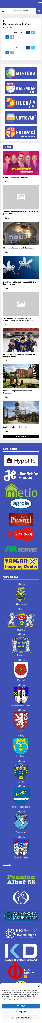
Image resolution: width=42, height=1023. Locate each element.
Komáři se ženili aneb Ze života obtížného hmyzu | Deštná (19, 283)
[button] (39, 986)
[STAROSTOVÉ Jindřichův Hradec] (21, 163)
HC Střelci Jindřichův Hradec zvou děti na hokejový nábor (19, 355)
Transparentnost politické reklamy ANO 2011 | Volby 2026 (21, 212)
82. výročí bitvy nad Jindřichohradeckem (18, 248)
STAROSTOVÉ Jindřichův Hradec (15, 177)
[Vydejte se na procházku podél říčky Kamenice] (21, 376)
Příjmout (21, 1006)
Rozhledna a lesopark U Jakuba (15, 427)
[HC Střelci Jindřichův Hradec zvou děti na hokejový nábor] (21, 340)
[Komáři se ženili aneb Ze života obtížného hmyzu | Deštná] (21, 267)
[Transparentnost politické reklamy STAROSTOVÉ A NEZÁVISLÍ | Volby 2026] (21, 304)
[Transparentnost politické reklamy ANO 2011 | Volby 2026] (21, 197)
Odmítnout (21, 1012)
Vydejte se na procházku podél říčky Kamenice (17, 391)
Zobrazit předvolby (21, 1018)
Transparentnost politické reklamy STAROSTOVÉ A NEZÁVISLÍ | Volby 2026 (18, 319)
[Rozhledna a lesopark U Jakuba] (21, 412)
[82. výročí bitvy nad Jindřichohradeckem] (21, 233)
